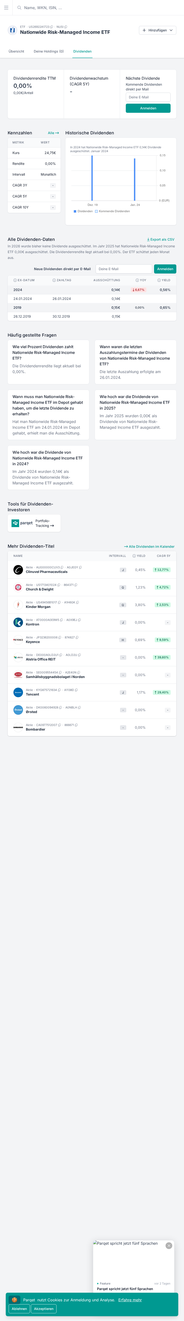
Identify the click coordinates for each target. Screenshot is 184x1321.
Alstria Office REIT (41, 659)
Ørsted (31, 712)
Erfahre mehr (130, 1299)
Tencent (32, 694)
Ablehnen (19, 1309)
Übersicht (16, 51)
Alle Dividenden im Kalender (151, 546)
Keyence (33, 642)
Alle (51, 133)
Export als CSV (162, 239)
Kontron (32, 624)
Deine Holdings (49, 51)
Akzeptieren (43, 1309)
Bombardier (35, 729)
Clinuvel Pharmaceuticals (47, 572)
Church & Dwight (39, 589)
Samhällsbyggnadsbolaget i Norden (55, 677)
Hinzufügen (158, 30)
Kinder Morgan (38, 607)
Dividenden (82, 51)
